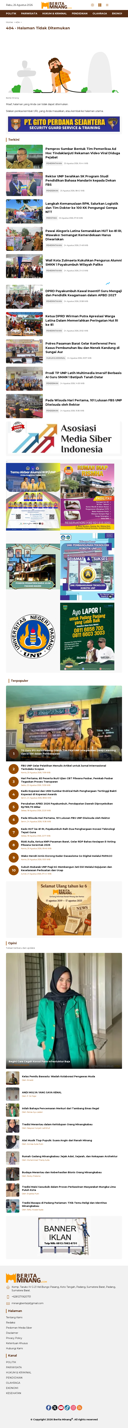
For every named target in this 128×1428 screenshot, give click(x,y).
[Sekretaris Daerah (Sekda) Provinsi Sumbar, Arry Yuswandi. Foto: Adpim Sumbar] (24, 157)
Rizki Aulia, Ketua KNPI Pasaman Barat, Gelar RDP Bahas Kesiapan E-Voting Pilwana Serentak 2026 (68, 843)
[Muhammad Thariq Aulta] (12, 1158)
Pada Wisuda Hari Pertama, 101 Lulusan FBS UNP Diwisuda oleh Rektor (65, 817)
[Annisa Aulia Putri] (12, 1142)
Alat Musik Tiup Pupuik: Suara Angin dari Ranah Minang (57, 1140)
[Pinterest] (61, 1407)
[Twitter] (55, 1407)
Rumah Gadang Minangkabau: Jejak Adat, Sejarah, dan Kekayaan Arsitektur (70, 1156)
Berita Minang (62, 1419)
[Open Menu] (100, 5)
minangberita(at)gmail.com (28, 1303)
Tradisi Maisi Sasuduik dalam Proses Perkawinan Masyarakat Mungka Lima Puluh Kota (69, 1188)
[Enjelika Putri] (12, 1190)
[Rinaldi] (12, 1078)
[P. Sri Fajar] (12, 1094)
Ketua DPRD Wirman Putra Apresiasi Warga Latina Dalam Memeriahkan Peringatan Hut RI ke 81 (82, 320)
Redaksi (10, 1322)
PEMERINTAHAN (54, 163)
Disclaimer (12, 1332)
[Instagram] (73, 1407)
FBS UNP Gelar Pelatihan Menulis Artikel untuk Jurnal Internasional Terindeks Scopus (63, 767)
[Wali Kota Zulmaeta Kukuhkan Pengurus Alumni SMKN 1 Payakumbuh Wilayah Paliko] (24, 266)
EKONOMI (12, 1388)
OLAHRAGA (13, 1382)
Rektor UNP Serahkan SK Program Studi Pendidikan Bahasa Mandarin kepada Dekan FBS (81, 181)
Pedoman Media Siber (19, 1327)
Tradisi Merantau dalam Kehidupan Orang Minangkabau (57, 1124)
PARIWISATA (14, 1367)
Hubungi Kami (14, 1348)
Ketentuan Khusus (17, 1343)
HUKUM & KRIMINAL (55, 358)
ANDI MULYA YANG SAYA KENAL (42, 1092)
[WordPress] (67, 1407)
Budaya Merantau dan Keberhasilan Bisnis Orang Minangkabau (62, 1172)
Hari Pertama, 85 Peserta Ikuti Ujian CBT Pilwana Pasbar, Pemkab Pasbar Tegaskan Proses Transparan (67, 780)
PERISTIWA (51, 218)
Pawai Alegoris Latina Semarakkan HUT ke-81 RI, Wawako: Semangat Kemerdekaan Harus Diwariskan (84, 235)
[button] (92, 5)
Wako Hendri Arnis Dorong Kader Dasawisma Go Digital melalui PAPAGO (66, 855)
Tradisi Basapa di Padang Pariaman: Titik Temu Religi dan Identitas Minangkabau (64, 1204)
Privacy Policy (14, 1338)
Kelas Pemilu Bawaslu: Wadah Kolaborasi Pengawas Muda (58, 1076)
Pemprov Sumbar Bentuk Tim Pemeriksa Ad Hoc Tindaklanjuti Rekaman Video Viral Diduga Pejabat (83, 153)
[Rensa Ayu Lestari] (12, 1110)
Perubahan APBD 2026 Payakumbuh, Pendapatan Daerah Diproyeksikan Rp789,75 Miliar (67, 805)
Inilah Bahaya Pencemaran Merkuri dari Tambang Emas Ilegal (60, 1108)
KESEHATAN (13, 1393)
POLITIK (11, 1362)
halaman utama (94, 111)
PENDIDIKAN (52, 191)
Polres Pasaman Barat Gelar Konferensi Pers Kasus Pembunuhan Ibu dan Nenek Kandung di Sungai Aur (83, 348)
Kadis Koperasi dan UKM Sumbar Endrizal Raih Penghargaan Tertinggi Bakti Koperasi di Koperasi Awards (68, 793)
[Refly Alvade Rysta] (12, 1206)
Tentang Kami (14, 1317)
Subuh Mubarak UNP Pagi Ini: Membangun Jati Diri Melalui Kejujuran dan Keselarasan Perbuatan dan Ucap (66, 868)
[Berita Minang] (58, 4)
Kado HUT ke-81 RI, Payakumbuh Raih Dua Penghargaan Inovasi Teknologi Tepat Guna (68, 830)
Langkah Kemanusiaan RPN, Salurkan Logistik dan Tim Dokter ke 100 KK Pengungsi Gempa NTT (82, 208)
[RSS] (79, 1407)
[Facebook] (48, 1407)
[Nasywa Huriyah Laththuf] (12, 1126)
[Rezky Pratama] (12, 1174)
